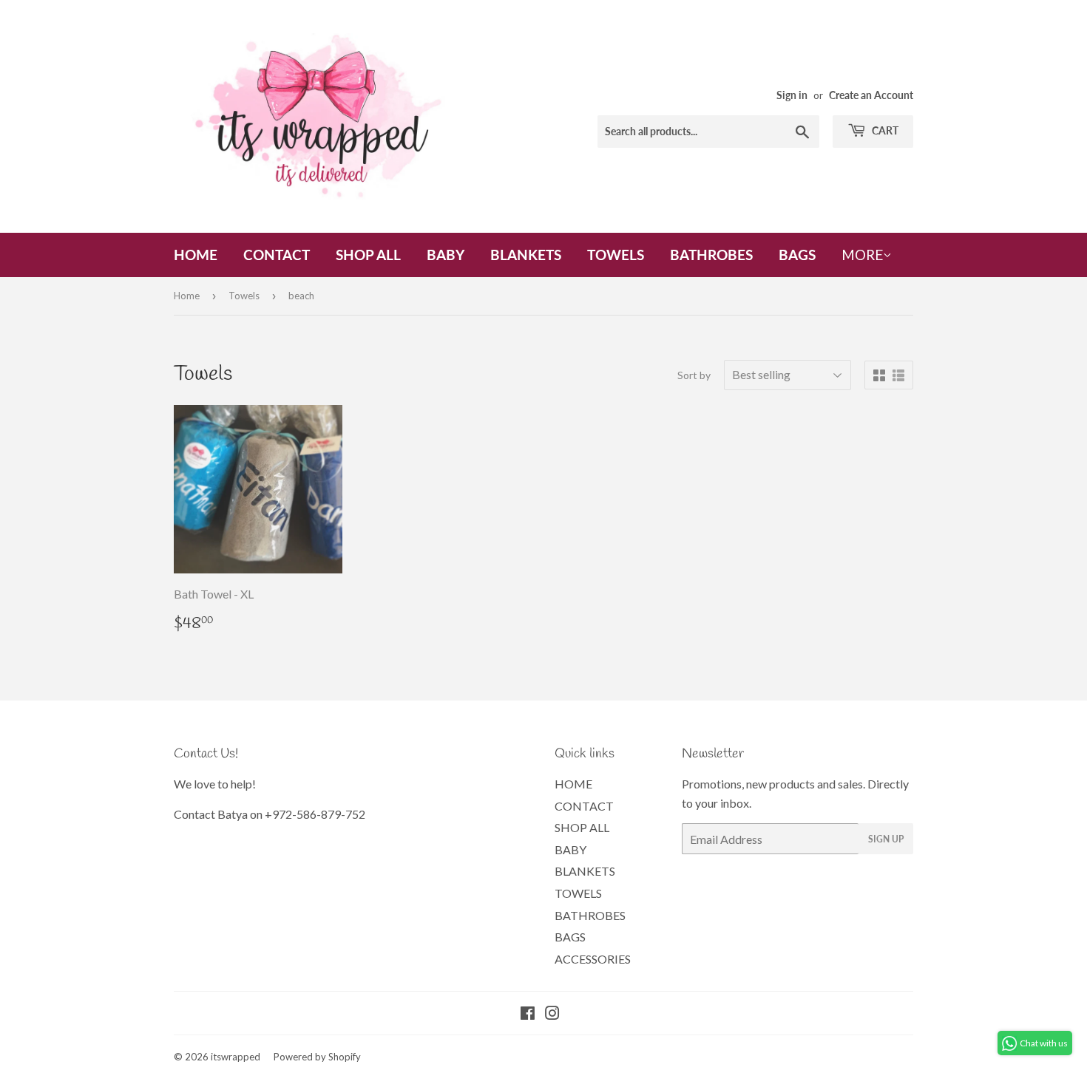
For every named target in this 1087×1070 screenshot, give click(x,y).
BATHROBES (711, 254)
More (862, 254)
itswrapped (235, 1057)
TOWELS (615, 254)
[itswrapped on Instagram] (552, 1014)
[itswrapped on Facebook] (527, 1014)
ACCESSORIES (593, 959)
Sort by (694, 375)
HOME (195, 254)
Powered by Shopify (317, 1057)
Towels (244, 295)
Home (187, 295)
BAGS (797, 254)
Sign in (791, 95)
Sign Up (886, 839)
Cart (884, 130)
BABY (445, 254)
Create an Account (871, 95)
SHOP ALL (368, 254)
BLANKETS (525, 254)
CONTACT (276, 254)
